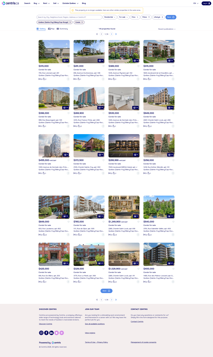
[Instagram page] (41, 333)
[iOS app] (56, 333)
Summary (64, 29)
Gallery (43, 29)
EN (194, 3)
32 (172, 60)
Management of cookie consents (143, 342)
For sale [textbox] (122, 17)
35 (102, 107)
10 (137, 263)
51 (102, 155)
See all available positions (95, 324)
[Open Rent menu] (49, 3)
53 (67, 216)
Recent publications (165, 29)
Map (52, 29)
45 (102, 263)
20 (172, 263)
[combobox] (69, 17)
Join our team (92, 309)
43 (172, 107)
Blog (84, 3)
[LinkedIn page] (51, 333)
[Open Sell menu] (58, 3)
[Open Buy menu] (39, 3)
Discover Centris (48, 309)
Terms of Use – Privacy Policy (96, 342)
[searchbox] (68, 17)
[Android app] (61, 333)
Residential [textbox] (108, 17)
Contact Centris (139, 309)
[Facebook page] (46, 333)
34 (67, 107)
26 (137, 107)
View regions (90, 333)
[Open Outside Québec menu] (78, 3)
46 (172, 216)
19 (102, 60)
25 (67, 60)
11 (137, 216)
